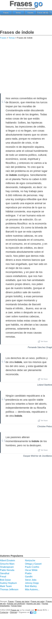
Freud (3, 576)
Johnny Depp (32, 583)
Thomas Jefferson (9, 589)
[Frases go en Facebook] (31, 612)
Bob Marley (31, 586)
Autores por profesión (16, 603)
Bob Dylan (5, 580)
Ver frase (44, 341)
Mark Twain (6, 586)
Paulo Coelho (32, 567)
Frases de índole (17, 32)
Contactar (4, 612)
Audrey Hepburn (8, 583)
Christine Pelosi (44, 426)
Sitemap (13, 612)
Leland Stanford (44, 385)
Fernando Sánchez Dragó (40, 347)
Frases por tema (22, 601)
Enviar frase (16, 606)
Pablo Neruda (7, 570)
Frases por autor (37, 601)
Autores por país (33, 603)
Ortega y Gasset (33, 564)
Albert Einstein (7, 560)
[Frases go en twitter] (34, 612)
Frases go (15, 610)
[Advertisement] (26, 22)
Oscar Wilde (31, 570)
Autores (30, 13)
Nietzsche (30, 560)
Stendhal (4, 573)
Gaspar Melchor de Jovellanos (37, 456)
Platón (28, 573)
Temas (18, 13)
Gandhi (28, 576)
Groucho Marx (7, 564)
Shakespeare (7, 567)
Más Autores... (32, 589)
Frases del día (42, 13)
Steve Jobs (30, 580)
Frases (6, 13)
